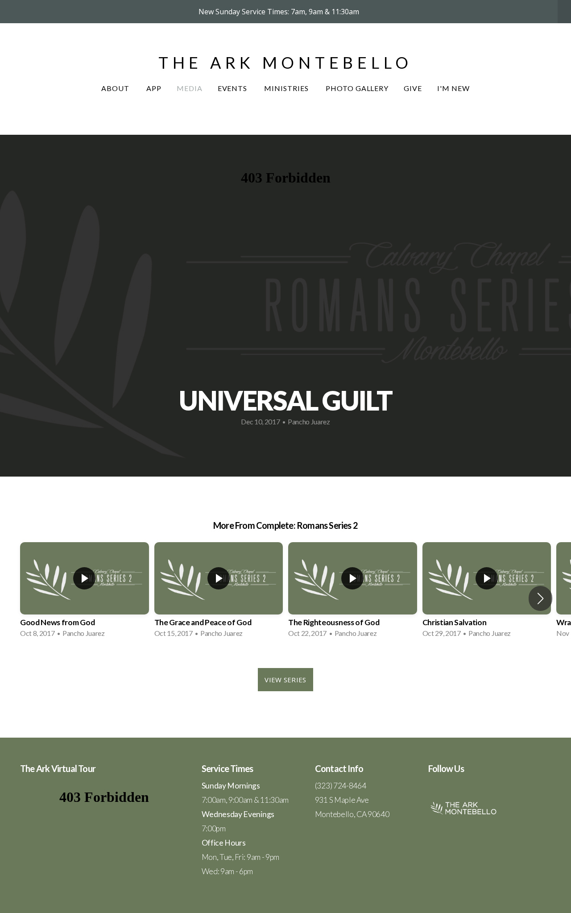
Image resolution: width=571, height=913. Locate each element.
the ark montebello (285, 62)
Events (233, 88)
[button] (540, 598)
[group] (84, 592)
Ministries (287, 88)
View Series (285, 679)
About (116, 88)
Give (413, 88)
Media (190, 88)
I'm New (453, 88)
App (153, 88)
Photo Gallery (357, 88)
